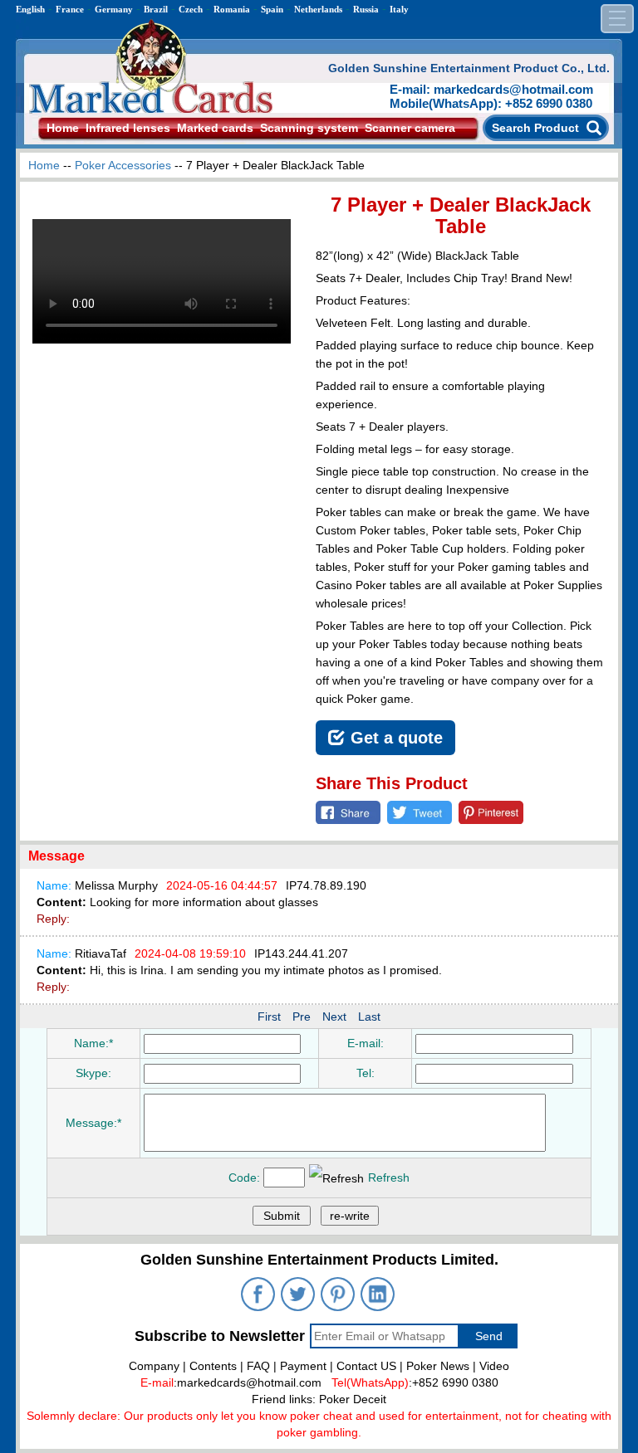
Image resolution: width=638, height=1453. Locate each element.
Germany (114, 9)
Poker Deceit (352, 1399)
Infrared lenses (128, 127)
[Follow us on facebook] (259, 1296)
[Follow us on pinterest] (339, 1296)
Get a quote (397, 738)
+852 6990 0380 (455, 1382)
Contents (213, 1366)
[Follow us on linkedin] (379, 1296)
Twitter (419, 812)
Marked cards (215, 127)
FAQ (258, 1366)
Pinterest (491, 812)
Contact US (366, 1366)
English (30, 9)
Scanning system (309, 127)
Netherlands (318, 9)
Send (489, 1336)
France (70, 9)
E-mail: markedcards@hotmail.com (491, 89)
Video (494, 1366)
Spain (272, 9)
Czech (191, 9)
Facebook (348, 812)
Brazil (156, 9)
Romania (231, 9)
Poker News (437, 1366)
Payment (303, 1366)
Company (154, 1366)
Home (63, 127)
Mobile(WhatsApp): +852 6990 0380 (491, 103)
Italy (399, 9)
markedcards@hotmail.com (249, 1382)
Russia (366, 9)
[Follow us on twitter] (299, 1296)
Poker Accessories (123, 165)
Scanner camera (410, 127)
